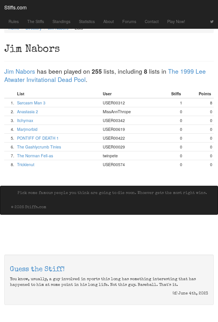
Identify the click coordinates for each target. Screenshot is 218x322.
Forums (129, 21)
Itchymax (25, 120)
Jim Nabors (19, 71)
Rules (14, 21)
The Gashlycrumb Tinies (39, 147)
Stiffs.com (15, 7)
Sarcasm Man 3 (31, 103)
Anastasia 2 (27, 111)
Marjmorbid (27, 129)
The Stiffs (35, 21)
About (108, 21)
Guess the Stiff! (37, 269)
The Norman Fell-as (35, 155)
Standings (61, 21)
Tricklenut (25, 164)
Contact (152, 21)
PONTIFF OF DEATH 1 (38, 138)
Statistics (87, 21)
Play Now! (176, 21)
